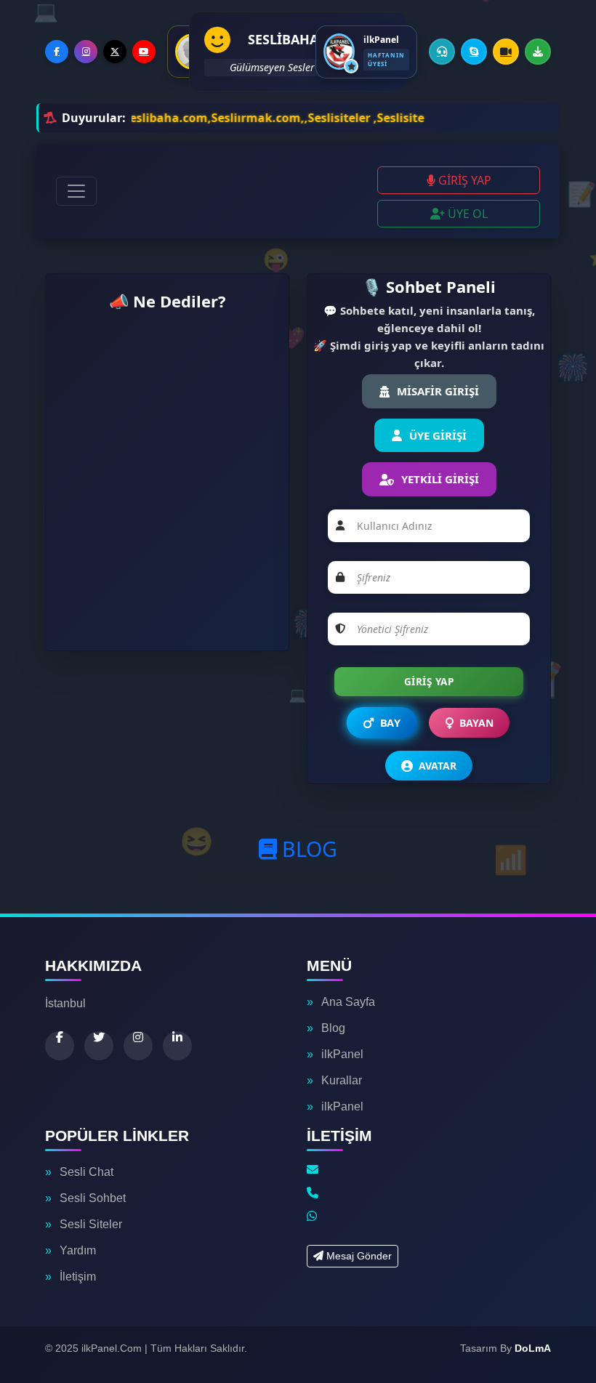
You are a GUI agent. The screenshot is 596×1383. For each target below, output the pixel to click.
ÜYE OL (466, 214)
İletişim (78, 1276)
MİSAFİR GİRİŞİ (438, 391)
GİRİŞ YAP (463, 180)
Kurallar (341, 1080)
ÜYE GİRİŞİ (438, 435)
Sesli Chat (86, 1172)
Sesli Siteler (91, 1224)
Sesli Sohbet (93, 1198)
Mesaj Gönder (357, 1256)
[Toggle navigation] (76, 191)
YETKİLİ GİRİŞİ (440, 479)
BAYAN (476, 723)
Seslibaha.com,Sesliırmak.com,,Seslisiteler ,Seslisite (221, 118)
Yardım (78, 1250)
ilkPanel (342, 1054)
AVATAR (437, 766)
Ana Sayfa (348, 1002)
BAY (390, 723)
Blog (333, 1028)
